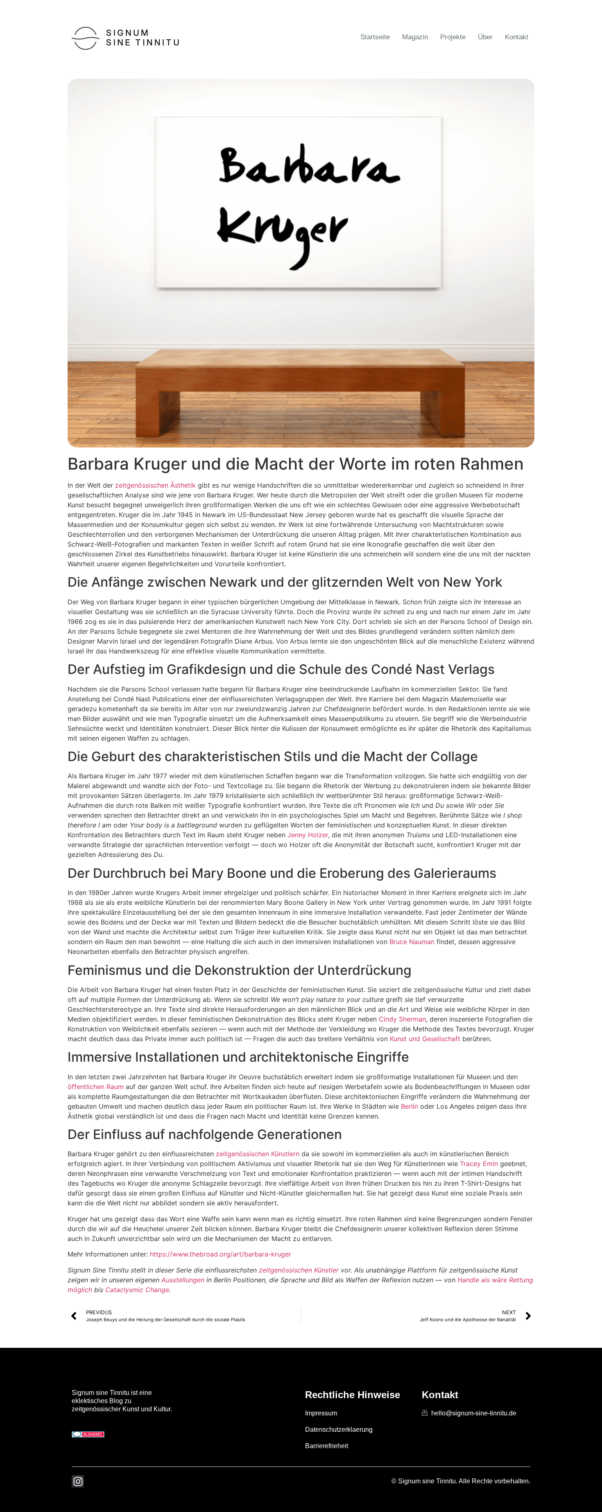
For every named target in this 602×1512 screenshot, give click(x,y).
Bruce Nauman (412, 942)
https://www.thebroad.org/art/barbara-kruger (220, 1254)
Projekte (453, 37)
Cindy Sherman (402, 1019)
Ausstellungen (182, 1280)
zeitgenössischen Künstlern (257, 1154)
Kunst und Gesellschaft (425, 1039)
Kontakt (516, 37)
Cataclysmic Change (137, 1290)
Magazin (415, 37)
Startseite (375, 37)
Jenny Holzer (307, 835)
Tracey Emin (479, 1163)
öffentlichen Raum (96, 1087)
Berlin (409, 1106)
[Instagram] (78, 1481)
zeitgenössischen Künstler (299, 1270)
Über (485, 37)
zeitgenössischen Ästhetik (155, 485)
